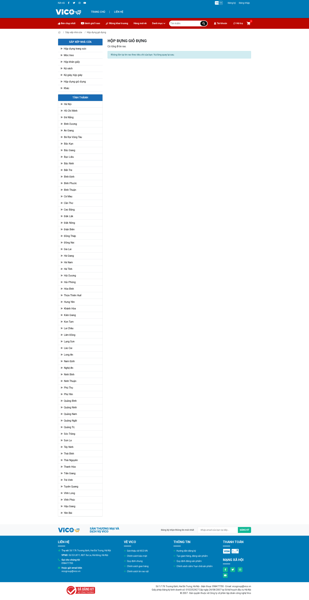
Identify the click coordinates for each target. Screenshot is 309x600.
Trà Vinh (68, 479)
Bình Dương (70, 123)
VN (216, 3)
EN (221, 3)
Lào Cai (67, 348)
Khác (66, 88)
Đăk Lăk (68, 216)
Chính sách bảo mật (136, 556)
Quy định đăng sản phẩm (189, 561)
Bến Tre (67, 170)
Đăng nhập (244, 3)
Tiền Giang (69, 473)
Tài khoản (222, 23)
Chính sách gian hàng (137, 566)
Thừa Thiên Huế (72, 295)
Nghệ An (68, 367)
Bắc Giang (69, 150)
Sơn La (67, 440)
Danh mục (157, 23)
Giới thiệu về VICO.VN (137, 551)
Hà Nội (67, 104)
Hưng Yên (69, 301)
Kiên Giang (69, 315)
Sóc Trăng (69, 433)
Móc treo (68, 55)
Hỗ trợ (239, 23)
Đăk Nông (69, 222)
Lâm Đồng (69, 334)
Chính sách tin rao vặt (137, 571)
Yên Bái (67, 512)
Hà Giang (68, 255)
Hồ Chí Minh (70, 110)
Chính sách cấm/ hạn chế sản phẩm (194, 566)
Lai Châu (68, 328)
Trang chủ (98, 11)
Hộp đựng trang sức (74, 48)
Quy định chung (134, 561)
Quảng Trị (69, 427)
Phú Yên (68, 394)
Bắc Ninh (68, 163)
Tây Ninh (68, 447)
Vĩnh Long (69, 493)
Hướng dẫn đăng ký (186, 551)
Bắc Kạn (68, 143)
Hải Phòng (69, 282)
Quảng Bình (70, 400)
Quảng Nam (70, 414)
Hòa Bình (68, 288)
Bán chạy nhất (68, 23)
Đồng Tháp (69, 236)
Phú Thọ (68, 387)
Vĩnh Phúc (69, 499)
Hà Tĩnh (67, 268)
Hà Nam (68, 262)
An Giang (68, 130)
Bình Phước (70, 183)
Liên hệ (118, 11)
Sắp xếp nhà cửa (73, 32)
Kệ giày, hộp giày (72, 75)
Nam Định (69, 361)
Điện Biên (69, 229)
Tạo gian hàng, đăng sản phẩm (192, 556)
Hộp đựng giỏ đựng (96, 32)
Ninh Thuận (69, 381)
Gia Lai (67, 249)
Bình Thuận (69, 189)
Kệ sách (68, 68)
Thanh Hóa (69, 466)
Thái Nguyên (70, 460)
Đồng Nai (68, 242)
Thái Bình (68, 453)
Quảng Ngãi (70, 420)
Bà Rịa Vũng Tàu (72, 137)
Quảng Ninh (70, 407)
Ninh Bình (68, 374)
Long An (68, 354)
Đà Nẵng (68, 117)
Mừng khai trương (118, 23)
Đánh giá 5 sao (92, 23)
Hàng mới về (140, 23)
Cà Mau (67, 196)
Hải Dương (69, 275)
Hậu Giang (69, 506)
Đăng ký (232, 3)
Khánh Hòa (69, 308)
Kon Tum (68, 321)
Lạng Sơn (69, 341)
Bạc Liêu (68, 156)
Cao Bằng (69, 209)
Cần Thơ (68, 203)
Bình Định (68, 176)
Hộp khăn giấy (71, 61)
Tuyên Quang (70, 486)
